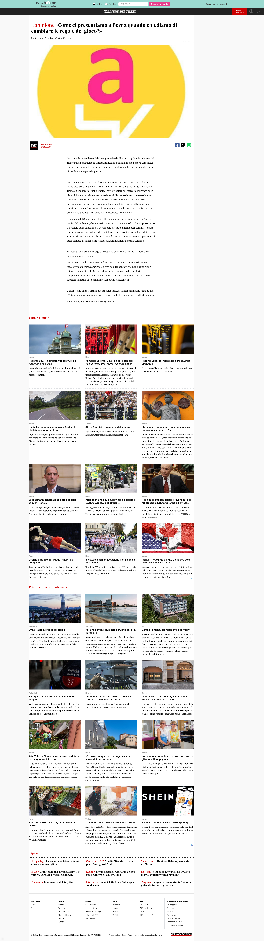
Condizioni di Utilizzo (175, 922)
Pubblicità (62, 908)
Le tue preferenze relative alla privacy (149, 935)
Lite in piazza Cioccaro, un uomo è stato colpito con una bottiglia (110, 873)
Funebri (61, 922)
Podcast (34, 908)
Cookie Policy (127, 935)
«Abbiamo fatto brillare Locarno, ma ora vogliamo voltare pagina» (166, 873)
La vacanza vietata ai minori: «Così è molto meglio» (55, 863)
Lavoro (61, 918)
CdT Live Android (146, 908)
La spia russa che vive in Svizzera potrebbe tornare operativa (166, 884)
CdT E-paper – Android (149, 915)
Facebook (116, 905)
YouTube (115, 915)
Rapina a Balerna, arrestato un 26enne (165, 863)
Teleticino (170, 908)
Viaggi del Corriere (65, 915)
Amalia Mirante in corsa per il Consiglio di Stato (109, 863)
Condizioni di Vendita (175, 925)
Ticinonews (171, 915)
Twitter (115, 911)
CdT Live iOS (145, 905)
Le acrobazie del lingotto (52, 882)
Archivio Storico (91, 908)
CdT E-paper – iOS (147, 911)
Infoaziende (90, 918)
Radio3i (170, 911)
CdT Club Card (63, 911)
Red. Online (46, 144)
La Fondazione (172, 905)
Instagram (116, 908)
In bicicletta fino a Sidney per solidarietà (110, 884)
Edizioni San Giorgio (93, 911)
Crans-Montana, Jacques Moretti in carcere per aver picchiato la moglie (55, 873)
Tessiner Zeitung (173, 918)
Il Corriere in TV (91, 915)
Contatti (61, 905)
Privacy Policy (114, 935)
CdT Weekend (90, 905)
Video (33, 905)
